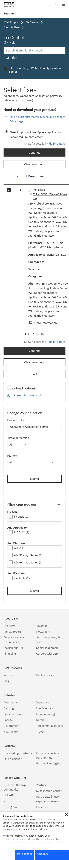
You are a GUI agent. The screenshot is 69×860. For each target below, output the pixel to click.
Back (34, 374)
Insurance (42, 702)
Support (9, 13)
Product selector (17, 420)
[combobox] (17, 444)
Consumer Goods (14, 714)
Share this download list (28, 395)
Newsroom (43, 631)
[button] (66, 814)
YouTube (41, 785)
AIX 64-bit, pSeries (26, 562)
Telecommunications (49, 725)
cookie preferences (14, 839)
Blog (6, 681)
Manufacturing (45, 714)
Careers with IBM (47, 653)
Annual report (12, 631)
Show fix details (34, 143)
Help (12, 42)
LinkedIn (9, 795)
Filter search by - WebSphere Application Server (35, 69)
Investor (41, 625)
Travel (40, 731)
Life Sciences (44, 708)
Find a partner (13, 759)
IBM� (9, 4)
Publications (44, 675)
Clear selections (34, 164)
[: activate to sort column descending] (20, 178)
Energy (8, 720)
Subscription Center (49, 790)
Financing (10, 653)
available (19, 578)
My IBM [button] (56, 6)
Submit (34, 478)
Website (9, 675)
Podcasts (42, 807)
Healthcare (11, 731)
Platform (12, 455)
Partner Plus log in (48, 763)
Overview (9, 625)
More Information (45, 323)
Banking (9, 708)
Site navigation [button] (63, 6)
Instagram (10, 807)
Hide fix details (56, 143)
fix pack (19, 516)
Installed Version (18, 438)
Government (11, 725)
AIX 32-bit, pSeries (26, 555)
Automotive (11, 702)
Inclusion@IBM (13, 647)
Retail (40, 720)
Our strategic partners (18, 753)
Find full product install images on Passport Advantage (37, 119)
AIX (16, 548)
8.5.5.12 (19, 532)
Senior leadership (47, 647)
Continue (34, 152)
